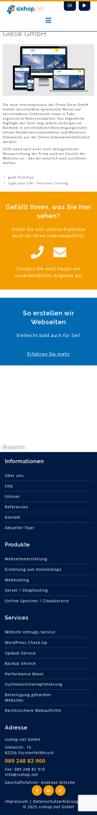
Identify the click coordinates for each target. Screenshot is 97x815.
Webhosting (17, 579)
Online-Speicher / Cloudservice (37, 600)
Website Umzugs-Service (30, 631)
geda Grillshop (21, 177)
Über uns (14, 475)
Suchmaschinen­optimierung (34, 684)
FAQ (9, 486)
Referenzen (16, 506)
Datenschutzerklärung (56, 801)
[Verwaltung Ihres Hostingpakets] (84, 6)
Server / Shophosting (26, 590)
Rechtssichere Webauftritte (33, 710)
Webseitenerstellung (26, 558)
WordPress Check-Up (26, 642)
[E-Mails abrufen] (70, 6)
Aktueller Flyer (20, 527)
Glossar (12, 496)
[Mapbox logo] (13, 447)
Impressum (16, 801)
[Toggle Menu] (48, 20)
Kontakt (12, 517)
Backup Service (20, 663)
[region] (48, 411)
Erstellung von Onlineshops (33, 569)
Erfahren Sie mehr (48, 354)
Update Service (20, 653)
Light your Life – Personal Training (38, 183)
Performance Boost (24, 673)
